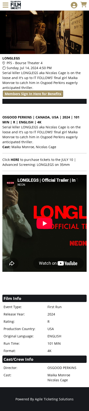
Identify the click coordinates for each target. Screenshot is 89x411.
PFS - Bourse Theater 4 (24, 63)
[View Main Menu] (5, 5)
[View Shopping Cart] (84, 4)
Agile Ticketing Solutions (54, 399)
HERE (15, 159)
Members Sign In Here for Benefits (33, 94)
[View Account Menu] (74, 5)
